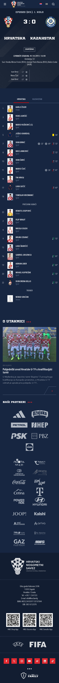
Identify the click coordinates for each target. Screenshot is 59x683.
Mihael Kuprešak (23, 273)
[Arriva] (40, 523)
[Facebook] (6, 661)
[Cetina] (19, 491)
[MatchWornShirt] (40, 542)
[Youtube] (29, 661)
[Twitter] (14, 661)
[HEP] (40, 424)
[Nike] (19, 413)
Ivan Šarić (20, 160)
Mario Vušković (23, 125)
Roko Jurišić (21, 116)
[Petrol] (19, 424)
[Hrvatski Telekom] (40, 491)
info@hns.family (32, 599)
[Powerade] (19, 501)
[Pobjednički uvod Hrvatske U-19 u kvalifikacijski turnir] (29, 344)
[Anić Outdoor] (19, 523)
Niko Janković (22, 151)
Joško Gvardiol (23, 134)
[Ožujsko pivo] (40, 413)
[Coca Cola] (19, 482)
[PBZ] (40, 435)
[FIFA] (38, 644)
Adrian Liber (21, 264)
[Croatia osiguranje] (19, 472)
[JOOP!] (19, 513)
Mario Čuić (21, 169)
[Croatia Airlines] (40, 472)
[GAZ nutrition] (19, 542)
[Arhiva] (53, 4)
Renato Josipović (23, 211)
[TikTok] (52, 661)
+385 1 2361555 (31, 596)
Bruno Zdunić (22, 237)
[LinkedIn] (45, 661)
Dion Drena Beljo (23, 281)
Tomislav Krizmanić (24, 195)
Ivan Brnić (20, 143)
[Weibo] (37, 661)
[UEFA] (18, 644)
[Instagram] (22, 661)
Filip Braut (20, 220)
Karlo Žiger (21, 107)
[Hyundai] (40, 501)
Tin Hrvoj (20, 178)
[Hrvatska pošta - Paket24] (40, 462)
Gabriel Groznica (24, 255)
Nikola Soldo (21, 229)
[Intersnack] (40, 482)
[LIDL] (29, 446)
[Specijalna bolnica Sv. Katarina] (40, 533)
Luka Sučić (20, 187)
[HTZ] (19, 462)
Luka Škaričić (22, 246)
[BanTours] (19, 533)
